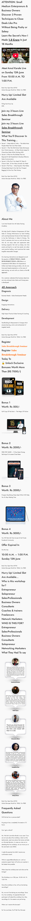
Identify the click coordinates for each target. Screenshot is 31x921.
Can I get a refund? (7, 830)
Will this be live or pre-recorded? (11, 817)
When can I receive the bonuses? (11, 905)
